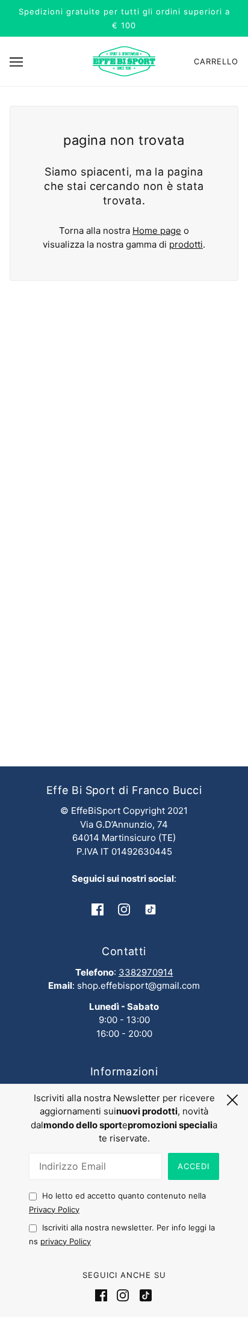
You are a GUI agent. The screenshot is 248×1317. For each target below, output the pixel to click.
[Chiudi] (232, 1098)
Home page (156, 230)
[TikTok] (143, 1295)
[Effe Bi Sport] (124, 60)
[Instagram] (123, 1295)
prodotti (186, 244)
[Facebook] (103, 1295)
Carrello (216, 61)
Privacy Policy (54, 1209)
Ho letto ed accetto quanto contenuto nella (117, 1202)
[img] (97, 909)
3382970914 (146, 972)
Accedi (193, 1166)
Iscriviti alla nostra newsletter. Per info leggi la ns (122, 1234)
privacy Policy (65, 1241)
